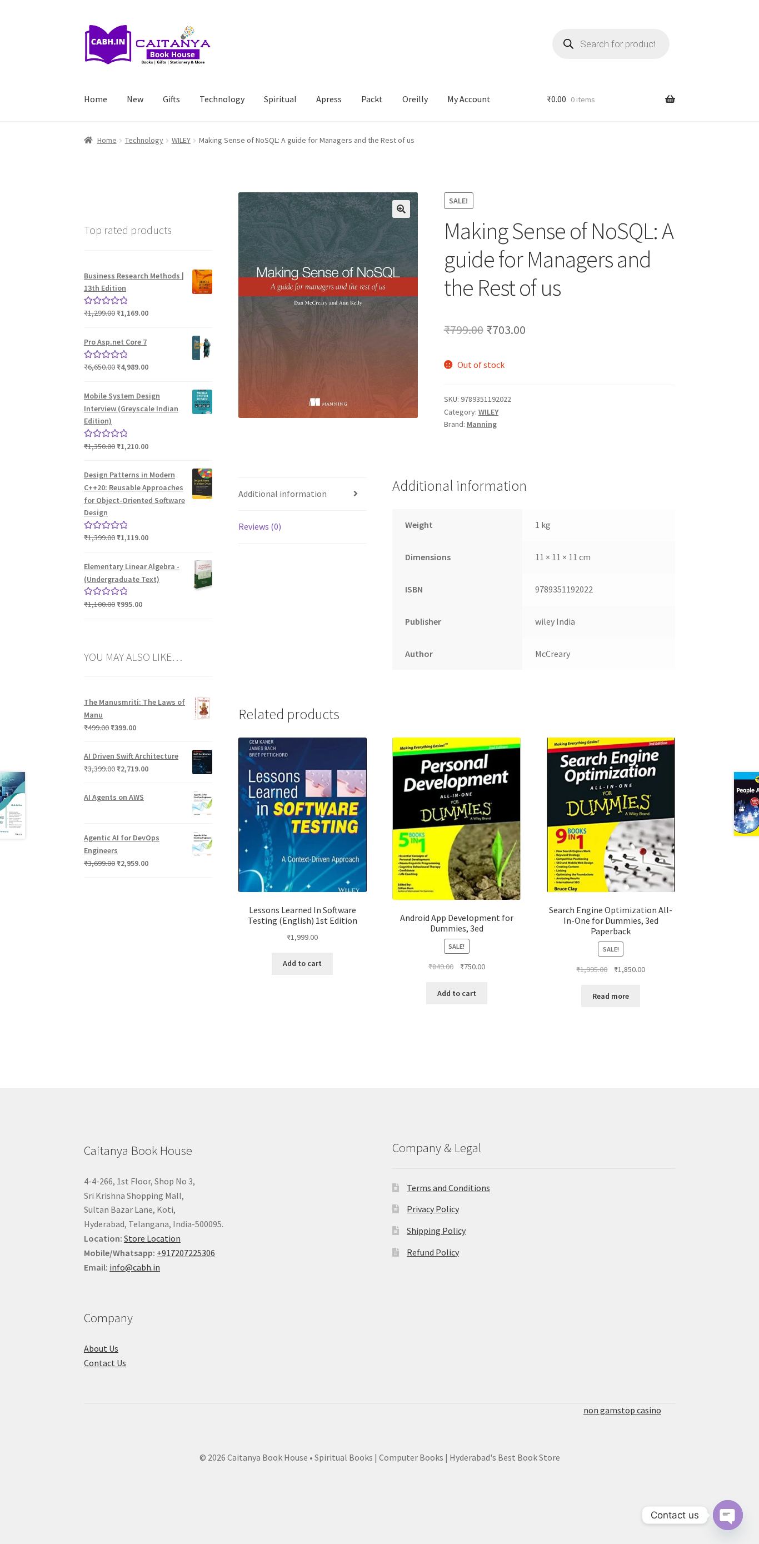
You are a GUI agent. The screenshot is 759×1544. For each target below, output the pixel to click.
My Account (469, 98)
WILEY (181, 140)
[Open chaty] (728, 1515)
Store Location (152, 1238)
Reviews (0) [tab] (259, 526)
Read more (610, 996)
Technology (221, 98)
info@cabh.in (134, 1267)
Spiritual (280, 98)
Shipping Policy (436, 1230)
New (135, 98)
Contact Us (105, 1362)
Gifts (171, 98)
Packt (372, 98)
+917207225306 (186, 1252)
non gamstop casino (622, 1410)
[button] (401, 209)
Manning (482, 424)
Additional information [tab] (282, 493)
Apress (329, 98)
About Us (101, 1348)
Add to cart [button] (302, 963)
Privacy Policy (433, 1208)
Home (95, 98)
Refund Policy (433, 1252)
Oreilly (415, 98)
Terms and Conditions (448, 1187)
